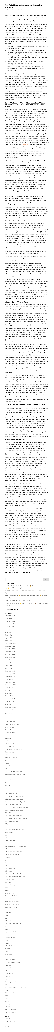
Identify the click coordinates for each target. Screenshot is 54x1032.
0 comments (33, 9)
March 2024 (9, 640)
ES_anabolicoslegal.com (14, 799)
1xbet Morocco (10, 732)
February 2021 (10, 707)
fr (6, 843)
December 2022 (10, 676)
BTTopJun (8, 754)
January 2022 (10, 698)
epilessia (8, 788)
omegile (25, 144)
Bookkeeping (9, 752)
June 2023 (8, 662)
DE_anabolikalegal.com (13, 771)
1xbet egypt (9, 727)
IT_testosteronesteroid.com (15, 876)
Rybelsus (8, 954)
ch (6, 760)
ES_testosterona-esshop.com (15, 827)
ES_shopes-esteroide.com (14, 824)
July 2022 (8, 690)
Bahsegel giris (10, 746)
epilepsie (8, 785)
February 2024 (10, 643)
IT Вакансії (9, 871)
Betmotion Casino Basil (13, 749)
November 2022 (10, 679)
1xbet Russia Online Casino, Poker (18, 600)
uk (6, 979)
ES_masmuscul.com (11, 821)
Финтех (7, 1006)
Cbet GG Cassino (11, 757)
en (6, 782)
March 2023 (9, 668)
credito (8, 766)
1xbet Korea (9, 730)
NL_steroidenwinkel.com (13, 923)
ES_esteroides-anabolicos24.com (17, 818)
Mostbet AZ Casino (11, 896)
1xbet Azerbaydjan (12, 724)
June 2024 (8, 632)
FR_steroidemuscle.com (13, 851)
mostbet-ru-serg (11, 907)
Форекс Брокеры (10, 1009)
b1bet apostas (10, 743)
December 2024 (10, 615)
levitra (8, 882)
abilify (8, 738)
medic (7, 890)
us (6, 984)
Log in (7, 1018)
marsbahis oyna (10, 885)
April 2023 (9, 665)
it (6, 865)
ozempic (8, 929)
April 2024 (9, 638)
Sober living (10, 959)
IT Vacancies (10, 868)
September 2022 (10, 685)
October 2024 (10, 621)
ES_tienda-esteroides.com (14, 829)
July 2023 (8, 660)
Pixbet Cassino (10, 946)
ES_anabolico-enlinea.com (14, 796)
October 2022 (10, 682)
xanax (7, 998)
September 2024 (10, 624)
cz (6, 768)
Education (8, 779)
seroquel (8, 957)
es (6, 791)
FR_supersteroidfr (12, 854)
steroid (8, 965)
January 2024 (10, 646)
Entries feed (10, 1021)
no (6, 926)
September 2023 (10, 657)
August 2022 (9, 687)
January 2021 (10, 710)
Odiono (9, 9)
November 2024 (10, 618)
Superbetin (9, 973)
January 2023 (10, 674)
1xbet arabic (10, 721)
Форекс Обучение (10, 1012)
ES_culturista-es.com (13, 804)
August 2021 (9, 701)
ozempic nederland (11, 932)
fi (6, 835)
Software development (13, 962)
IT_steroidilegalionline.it (15, 874)
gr (6, 860)
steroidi (8, 971)
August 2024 (9, 626)
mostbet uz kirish (12, 901)
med (6, 887)
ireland (8, 862)
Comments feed (10, 1024)
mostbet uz (9, 898)
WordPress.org (10, 1027)
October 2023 (10, 654)
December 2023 (10, 649)
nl (6, 918)
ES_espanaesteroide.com (13, 815)
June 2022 (8, 693)
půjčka (7, 948)
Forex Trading (10, 840)
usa (6, 990)
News (7, 915)
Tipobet (8, 976)
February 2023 (10, 671)
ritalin (8, 951)
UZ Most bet (9, 993)
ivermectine (9, 879)
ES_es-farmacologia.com (14, 810)
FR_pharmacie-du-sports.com (15, 846)
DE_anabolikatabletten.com (15, 774)
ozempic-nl (9, 934)
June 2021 (8, 704)
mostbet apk (9, 893)
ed (6, 777)
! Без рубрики (9, 716)
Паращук (8, 1004)
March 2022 (9, 696)
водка (7, 1001)
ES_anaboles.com (11, 793)
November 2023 (10, 651)
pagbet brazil (10, 937)
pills (7, 943)
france (7, 857)
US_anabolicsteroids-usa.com (16, 987)
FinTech (8, 838)
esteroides (9, 832)
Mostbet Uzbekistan (12, 904)
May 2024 (8, 635)
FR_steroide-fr (10, 849)
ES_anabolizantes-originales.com (17, 802)
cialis (7, 763)
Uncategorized (25, 9)
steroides (8, 968)
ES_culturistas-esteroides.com (16, 807)
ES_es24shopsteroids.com (14, 813)
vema (7, 995)
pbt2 (7, 940)
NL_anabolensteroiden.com (14, 921)
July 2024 (8, 629)
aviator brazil (10, 741)
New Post (8, 912)
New (6, 910)
